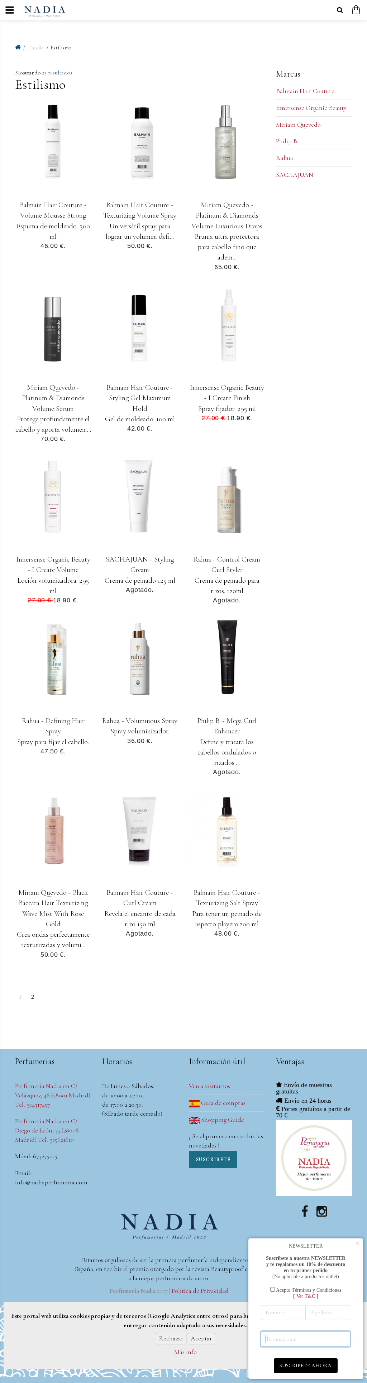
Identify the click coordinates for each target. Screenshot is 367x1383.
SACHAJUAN (294, 175)
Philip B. (287, 141)
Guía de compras (223, 1103)
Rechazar (171, 1338)
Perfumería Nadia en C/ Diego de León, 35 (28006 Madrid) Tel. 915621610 (47, 1130)
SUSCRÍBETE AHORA (306, 1365)
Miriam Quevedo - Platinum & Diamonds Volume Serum (53, 398)
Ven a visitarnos (209, 1086)
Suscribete (213, 1159)
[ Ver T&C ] (305, 1296)
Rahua (284, 158)
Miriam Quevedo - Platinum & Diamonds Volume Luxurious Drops (226, 215)
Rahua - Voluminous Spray (140, 720)
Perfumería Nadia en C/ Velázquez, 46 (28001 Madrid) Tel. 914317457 (52, 1095)
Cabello (36, 48)
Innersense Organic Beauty (311, 108)
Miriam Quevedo (298, 124)
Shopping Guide (222, 1120)
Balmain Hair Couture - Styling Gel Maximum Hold (140, 398)
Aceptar (201, 1338)
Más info (185, 1352)
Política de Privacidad (200, 1291)
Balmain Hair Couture (305, 91)
